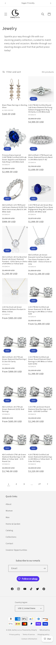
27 (39, 484)
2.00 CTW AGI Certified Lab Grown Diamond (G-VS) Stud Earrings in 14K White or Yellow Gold (40, 310)
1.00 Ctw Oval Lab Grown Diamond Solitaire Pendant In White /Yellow (14, 309)
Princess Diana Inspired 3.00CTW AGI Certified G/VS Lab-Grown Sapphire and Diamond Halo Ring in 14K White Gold (14, 158)
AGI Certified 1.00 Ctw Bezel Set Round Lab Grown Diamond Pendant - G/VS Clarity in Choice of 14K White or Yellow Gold (14, 260)
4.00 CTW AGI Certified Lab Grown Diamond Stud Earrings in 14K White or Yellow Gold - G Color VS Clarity (40, 457)
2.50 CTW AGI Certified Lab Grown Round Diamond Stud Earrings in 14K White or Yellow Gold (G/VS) (40, 360)
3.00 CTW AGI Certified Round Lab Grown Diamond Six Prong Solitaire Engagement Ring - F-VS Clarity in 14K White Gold (40, 108)
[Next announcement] (51, 3)
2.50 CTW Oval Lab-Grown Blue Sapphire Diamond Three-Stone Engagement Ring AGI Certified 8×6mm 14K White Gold (40, 208)
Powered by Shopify (29, 630)
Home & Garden (13, 524)
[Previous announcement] (5, 3)
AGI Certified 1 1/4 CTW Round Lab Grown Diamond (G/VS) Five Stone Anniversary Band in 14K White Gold (14, 208)
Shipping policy (43, 634)
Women (9, 510)
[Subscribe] (44, 568)
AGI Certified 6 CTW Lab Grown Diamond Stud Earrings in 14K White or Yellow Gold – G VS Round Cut (14, 457)
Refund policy (45, 630)
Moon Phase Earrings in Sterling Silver (14, 106)
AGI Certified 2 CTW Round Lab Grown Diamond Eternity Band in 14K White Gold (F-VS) (40, 157)
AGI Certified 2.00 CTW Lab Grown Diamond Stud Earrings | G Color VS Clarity (14, 359)
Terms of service (29, 634)
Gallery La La (17, 630)
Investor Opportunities (16, 550)
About (8, 504)
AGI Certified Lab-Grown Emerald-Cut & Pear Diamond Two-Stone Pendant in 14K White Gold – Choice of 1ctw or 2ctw (40, 259)
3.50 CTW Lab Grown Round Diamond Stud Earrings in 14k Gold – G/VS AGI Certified (40, 409)
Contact (9, 543)
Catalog (9, 530)
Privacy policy (14, 634)
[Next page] (47, 484)
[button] (6, 14)
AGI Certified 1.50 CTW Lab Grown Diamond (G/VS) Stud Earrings (13, 409)
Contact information (29, 639)
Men (8, 517)
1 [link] (8, 484)
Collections (11, 537)
